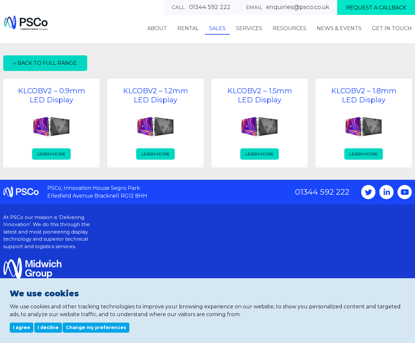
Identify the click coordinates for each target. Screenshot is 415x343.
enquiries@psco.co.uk (297, 7)
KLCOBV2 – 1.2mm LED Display (155, 95)
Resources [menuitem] (289, 28)
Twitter (368, 192)
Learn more (51, 153)
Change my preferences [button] (96, 327)
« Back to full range (45, 63)
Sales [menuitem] (217, 28)
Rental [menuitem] (188, 28)
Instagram (386, 192)
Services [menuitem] (249, 28)
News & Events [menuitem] (339, 28)
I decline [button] (48, 327)
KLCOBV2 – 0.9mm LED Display (51, 95)
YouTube (404, 192)
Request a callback (376, 8)
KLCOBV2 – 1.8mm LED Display (364, 95)
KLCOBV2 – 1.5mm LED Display (259, 95)
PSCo (26, 23)
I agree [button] (21, 327)
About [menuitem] (157, 28)
